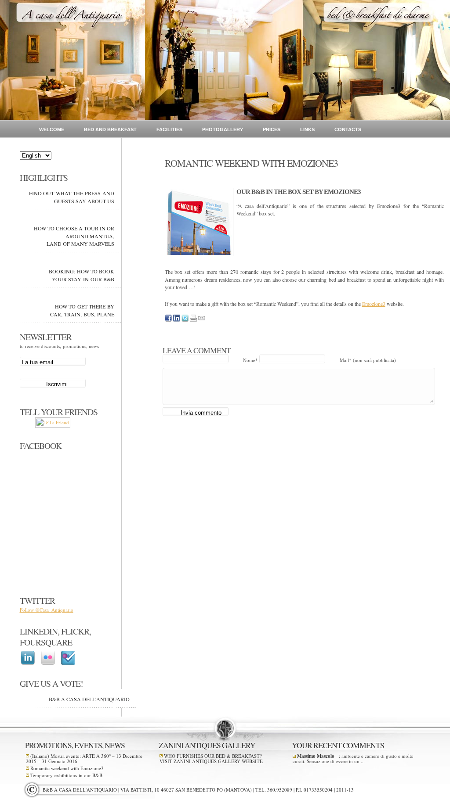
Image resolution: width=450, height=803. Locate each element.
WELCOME (51, 129)
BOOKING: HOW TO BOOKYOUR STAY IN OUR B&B (81, 275)
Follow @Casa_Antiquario (46, 609)
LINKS (307, 129)
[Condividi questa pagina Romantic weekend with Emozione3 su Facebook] (168, 319)
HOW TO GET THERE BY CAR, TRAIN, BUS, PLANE (82, 310)
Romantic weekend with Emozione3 (67, 768)
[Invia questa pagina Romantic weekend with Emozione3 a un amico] (201, 319)
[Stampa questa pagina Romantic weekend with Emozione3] (193, 319)
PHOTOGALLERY (222, 129)
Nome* (251, 360)
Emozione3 (373, 303)
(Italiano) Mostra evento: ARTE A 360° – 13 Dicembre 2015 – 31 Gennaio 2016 (84, 758)
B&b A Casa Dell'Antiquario (89, 699)
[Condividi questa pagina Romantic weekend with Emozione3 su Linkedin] (176, 319)
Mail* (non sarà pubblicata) (368, 360)
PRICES (271, 129)
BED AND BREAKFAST (110, 129)
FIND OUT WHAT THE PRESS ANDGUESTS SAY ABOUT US (71, 197)
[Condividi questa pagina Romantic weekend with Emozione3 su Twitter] (185, 319)
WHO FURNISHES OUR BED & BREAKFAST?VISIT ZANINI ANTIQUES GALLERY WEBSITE (211, 758)
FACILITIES (169, 129)
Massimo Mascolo (315, 756)
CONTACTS (347, 129)
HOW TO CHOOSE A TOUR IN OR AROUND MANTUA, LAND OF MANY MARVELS (74, 236)
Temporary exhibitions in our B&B (66, 775)
